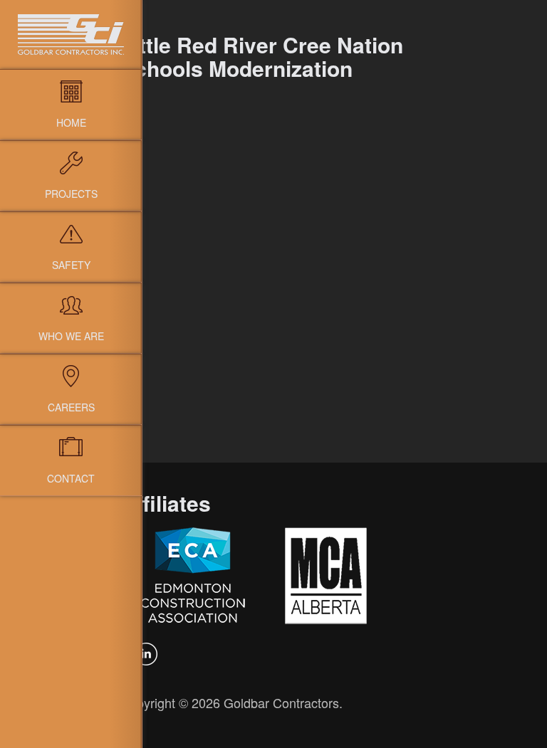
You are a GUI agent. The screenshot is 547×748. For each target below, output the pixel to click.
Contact (71, 478)
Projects (71, 193)
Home (71, 122)
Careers (71, 407)
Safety (71, 265)
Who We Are (71, 336)
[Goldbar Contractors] (71, 34)
